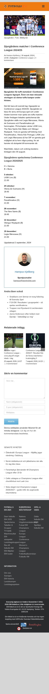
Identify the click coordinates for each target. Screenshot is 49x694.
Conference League (26, 58)
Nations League (22, 517)
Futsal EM (23, 525)
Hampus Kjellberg (13, 55)
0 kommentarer (11, 364)
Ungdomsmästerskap (24, 522)
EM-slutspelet (8, 537)
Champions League (24, 529)
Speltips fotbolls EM (39, 526)
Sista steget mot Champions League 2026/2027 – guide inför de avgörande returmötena (22, 490)
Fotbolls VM (24, 556)
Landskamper (9, 581)
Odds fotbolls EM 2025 (39, 519)
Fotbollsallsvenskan (24, 553)
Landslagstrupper (9, 542)
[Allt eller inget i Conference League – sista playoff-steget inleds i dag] (13, 334)
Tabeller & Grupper (8, 526)
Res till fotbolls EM (9, 546)
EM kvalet (8, 553)
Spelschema (9, 522)
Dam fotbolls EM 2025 (9, 517)
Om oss (7, 572)
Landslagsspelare (9, 584)
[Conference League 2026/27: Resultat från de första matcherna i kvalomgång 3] (35, 334)
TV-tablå (7, 531)
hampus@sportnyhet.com (24, 280)
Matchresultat (9, 533)
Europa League (22, 534)
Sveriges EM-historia (9, 576)
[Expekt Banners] (24, 69)
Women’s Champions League (24, 548)
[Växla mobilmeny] (43, 6)
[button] (6, 349)
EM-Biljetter (9, 551)
